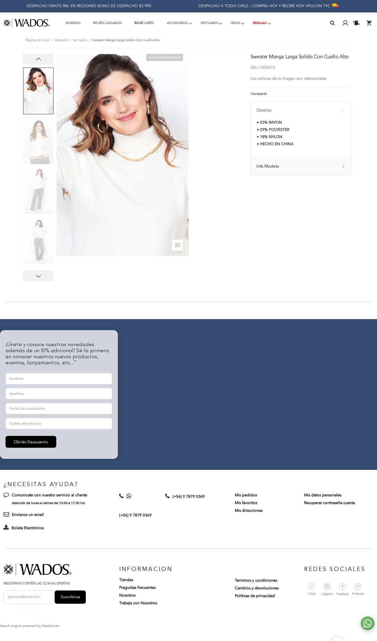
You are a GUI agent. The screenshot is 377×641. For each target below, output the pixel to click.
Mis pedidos (246, 495)
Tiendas (126, 580)
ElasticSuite (50, 626)
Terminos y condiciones (256, 580)
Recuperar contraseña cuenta (329, 502)
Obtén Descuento (31, 441)
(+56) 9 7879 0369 (135, 515)
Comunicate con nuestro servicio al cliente (49, 495)
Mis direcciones (249, 510)
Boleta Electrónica (28, 528)
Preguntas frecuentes (137, 587)
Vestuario (61, 40)
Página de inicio (37, 40)
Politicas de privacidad (255, 596)
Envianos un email (28, 514)
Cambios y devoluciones (257, 588)
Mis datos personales (322, 495)
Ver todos (80, 40)
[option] (38, 91)
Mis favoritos (246, 502)
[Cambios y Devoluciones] (357, 22)
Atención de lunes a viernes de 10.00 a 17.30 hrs (48, 503)
